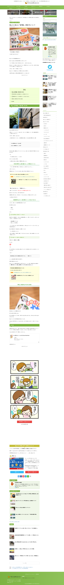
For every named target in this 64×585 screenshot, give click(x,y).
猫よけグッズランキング (11, 6)
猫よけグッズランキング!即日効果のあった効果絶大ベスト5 (26, 500)
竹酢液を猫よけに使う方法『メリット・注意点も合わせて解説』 (52, 90)
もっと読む (25, 563)
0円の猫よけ (48, 6)
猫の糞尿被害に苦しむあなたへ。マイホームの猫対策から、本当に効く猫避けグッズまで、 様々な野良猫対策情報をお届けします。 (14, 581)
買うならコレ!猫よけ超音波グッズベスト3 (23, 507)
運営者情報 (37, 574)
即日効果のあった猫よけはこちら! (24, 421)
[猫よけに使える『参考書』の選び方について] (26, 476)
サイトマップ (33, 8)
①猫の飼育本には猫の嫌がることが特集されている (20, 94)
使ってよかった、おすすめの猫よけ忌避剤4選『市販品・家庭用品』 (52, 84)
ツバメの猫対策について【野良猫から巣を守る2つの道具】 (52, 104)
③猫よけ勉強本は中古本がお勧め (17, 98)
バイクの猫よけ (18, 8)
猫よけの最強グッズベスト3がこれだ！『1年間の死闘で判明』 (26, 514)
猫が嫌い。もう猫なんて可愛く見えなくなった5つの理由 (24, 548)
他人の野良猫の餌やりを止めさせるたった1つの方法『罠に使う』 (26, 541)
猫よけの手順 (18, 6)
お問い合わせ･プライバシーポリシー (30, 574)
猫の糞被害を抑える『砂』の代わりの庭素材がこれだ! (22, 272)
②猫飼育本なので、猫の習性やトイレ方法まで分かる (20, 96)
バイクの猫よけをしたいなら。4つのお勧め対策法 (20, 568)
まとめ (13, 101)
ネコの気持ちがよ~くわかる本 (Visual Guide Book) (21, 335)
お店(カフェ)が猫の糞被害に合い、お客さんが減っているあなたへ (22, 567)
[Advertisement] (24, 82)
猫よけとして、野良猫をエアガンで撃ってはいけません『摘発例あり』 (27, 555)
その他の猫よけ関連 (16, 521)
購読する (46, 16)
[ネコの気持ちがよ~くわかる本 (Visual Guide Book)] (11, 337)
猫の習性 (26, 6)
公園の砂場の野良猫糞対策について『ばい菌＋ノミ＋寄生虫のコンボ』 (27, 535)
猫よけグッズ (33, 6)
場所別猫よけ (41, 6)
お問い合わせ (26, 8)
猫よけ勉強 (11, 521)
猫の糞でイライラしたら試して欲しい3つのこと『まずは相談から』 (26, 528)
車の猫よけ (10, 8)
